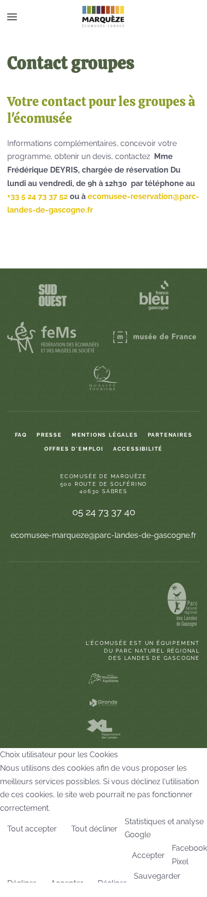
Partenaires (170, 435)
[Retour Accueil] (103, 17)
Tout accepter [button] (32, 828)
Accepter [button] (148, 855)
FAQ (21, 435)
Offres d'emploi (74, 449)
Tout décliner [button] (94, 828)
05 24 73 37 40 (103, 512)
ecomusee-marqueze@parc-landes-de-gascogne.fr (103, 535)
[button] (12, 17)
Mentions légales (105, 435)
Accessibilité (138, 449)
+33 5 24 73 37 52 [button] (37, 196)
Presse (49, 435)
